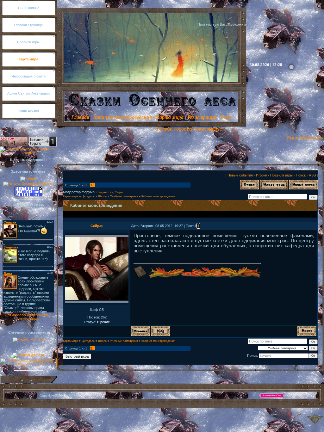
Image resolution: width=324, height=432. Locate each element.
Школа (102, 196)
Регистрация (201, 117)
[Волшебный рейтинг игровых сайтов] (28, 153)
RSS (312, 175)
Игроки (261, 175)
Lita (111, 192)
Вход (225, 117)
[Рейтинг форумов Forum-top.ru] (43, 145)
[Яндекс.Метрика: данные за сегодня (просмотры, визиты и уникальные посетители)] (28, 340)
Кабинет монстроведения (158, 196)
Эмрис (119, 192)
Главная (80, 117)
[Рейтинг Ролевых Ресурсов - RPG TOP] (14, 145)
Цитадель (88, 196)
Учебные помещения (124, 196)
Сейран (102, 192)
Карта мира (70, 196)
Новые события (240, 175)
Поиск (301, 175)
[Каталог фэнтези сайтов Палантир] (28, 178)
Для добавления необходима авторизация (28, 317)
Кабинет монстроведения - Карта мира (138, 117)
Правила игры (281, 175)
